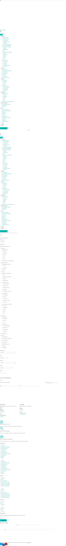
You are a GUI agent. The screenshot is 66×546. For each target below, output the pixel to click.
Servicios (2, 315)
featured (2, 241)
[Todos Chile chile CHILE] (4, 358)
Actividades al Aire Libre (6, 264)
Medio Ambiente (4, 262)
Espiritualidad (4, 316)
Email (1, 518)
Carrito (2, 479)
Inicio (1, 232)
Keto (4, 274)
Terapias (2, 335)
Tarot (4, 322)
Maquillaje (5, 289)
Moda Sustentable (6, 300)
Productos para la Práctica (7, 304)
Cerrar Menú (3, 128)
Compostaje (4, 267)
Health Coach (5, 327)
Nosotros (2, 501)
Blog (2, 503)
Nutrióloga (5, 331)
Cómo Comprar (4, 480)
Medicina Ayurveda (5, 344)
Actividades (3, 248)
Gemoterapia (4, 342)
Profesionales (4, 324)
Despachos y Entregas (5, 481)
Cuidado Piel (5, 285)
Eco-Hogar (5, 298)
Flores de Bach (5, 340)
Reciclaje (3, 269)
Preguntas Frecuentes (5, 484)
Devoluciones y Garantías (5, 483)
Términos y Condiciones (5, 485)
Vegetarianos (5, 280)
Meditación (5, 253)
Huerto (4, 265)
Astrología (5, 318)
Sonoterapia (4, 347)
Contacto (2, 504)
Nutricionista (5, 329)
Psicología (4, 345)
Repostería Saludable (7, 276)
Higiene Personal (6, 287)
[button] (1, 234)
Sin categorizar (4, 333)
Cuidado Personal (5, 282)
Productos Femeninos (7, 291)
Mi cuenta (3, 477)
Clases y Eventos (5, 249)
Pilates (4, 309)
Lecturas (4, 320)
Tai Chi (4, 256)
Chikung (4, 251)
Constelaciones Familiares (7, 338)
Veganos (4, 278)
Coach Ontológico (6, 325)
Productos (3, 271)
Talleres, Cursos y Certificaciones (8, 260)
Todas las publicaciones (5, 246)
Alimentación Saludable (6, 273)
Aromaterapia (4, 336)
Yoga (4, 258)
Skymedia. (29, 542)
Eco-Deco (5, 296)
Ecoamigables (4, 293)
